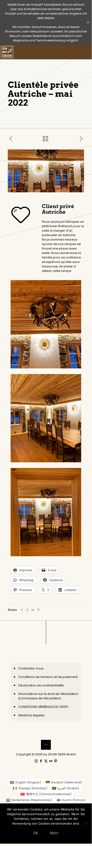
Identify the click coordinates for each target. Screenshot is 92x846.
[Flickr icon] (51, 760)
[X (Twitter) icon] (46, 760)
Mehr (54, 833)
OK (35, 833)
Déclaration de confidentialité (41, 685)
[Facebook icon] (41, 760)
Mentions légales (31, 715)
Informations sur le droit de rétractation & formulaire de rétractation (48, 696)
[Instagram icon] (36, 760)
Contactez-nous (31, 668)
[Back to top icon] (46, 745)
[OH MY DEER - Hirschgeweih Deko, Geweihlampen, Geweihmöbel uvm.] (7, 52)
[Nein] (86, 823)
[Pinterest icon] (56, 760)
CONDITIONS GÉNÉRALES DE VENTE (43, 707)
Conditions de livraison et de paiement (48, 677)
